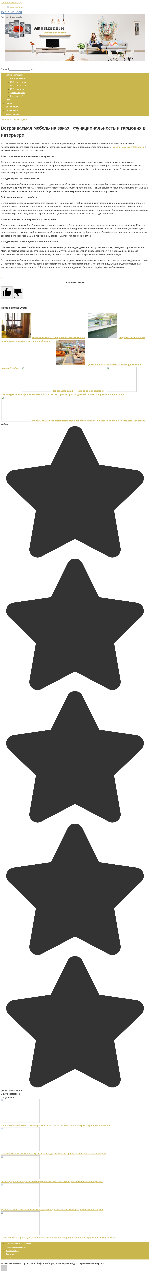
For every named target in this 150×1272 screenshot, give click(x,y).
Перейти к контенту (11, 2)
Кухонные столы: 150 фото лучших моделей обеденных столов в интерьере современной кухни (52, 1209)
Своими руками (12, 114)
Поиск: (4, 69)
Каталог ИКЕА (12, 110)
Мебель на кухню (17, 89)
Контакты (10, 1254)
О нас (8, 1258)
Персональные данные (16, 1247)
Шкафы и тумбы (17, 96)
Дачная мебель (12, 107)
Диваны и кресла (17, 93)
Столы (8, 100)
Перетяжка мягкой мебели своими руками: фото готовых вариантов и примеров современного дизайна (55, 1125)
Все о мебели (11, 12)
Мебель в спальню (18, 86)
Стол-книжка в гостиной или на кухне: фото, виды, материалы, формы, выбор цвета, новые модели (53, 1153)
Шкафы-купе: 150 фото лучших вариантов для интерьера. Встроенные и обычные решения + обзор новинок (58, 1237)
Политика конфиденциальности (19, 1244)
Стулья (9, 103)
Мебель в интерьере (14, 75)
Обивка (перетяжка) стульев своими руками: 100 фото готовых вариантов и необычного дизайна (52, 1181)
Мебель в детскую (18, 82)
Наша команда (12, 1251)
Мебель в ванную (17, 78)
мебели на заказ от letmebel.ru (128, 147)
